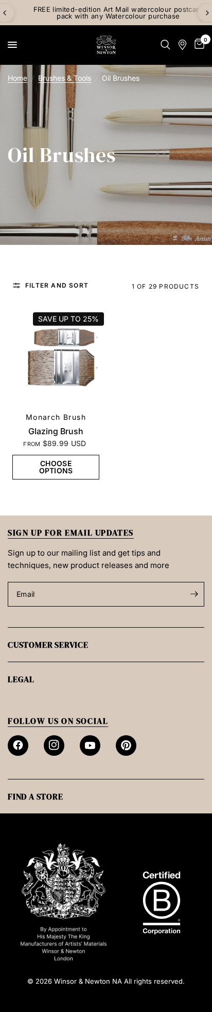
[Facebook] (18, 745)
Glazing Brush (55, 431)
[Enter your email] (194, 594)
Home (17, 78)
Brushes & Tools (64, 78)
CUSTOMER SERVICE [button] (48, 644)
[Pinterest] (126, 745)
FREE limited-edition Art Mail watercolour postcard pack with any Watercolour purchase (106, 12)
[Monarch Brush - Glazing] (56, 358)
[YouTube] (90, 745)
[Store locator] (182, 44)
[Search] (165, 44)
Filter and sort (57, 285)
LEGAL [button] (21, 679)
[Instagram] (54, 745)
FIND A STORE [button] (35, 796)
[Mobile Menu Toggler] (12, 44)
